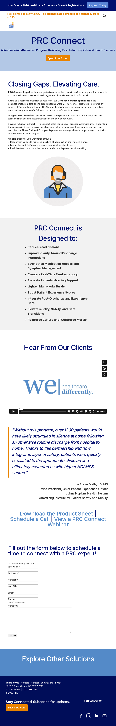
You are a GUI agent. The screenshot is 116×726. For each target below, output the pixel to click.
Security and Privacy (51, 682)
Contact (35, 682)
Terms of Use (12, 682)
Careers (25, 682)
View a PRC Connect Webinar (76, 522)
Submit (12, 635)
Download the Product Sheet (56, 513)
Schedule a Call (30, 519)
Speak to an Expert (58, 58)
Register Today (97, 5)
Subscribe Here (17, 707)
